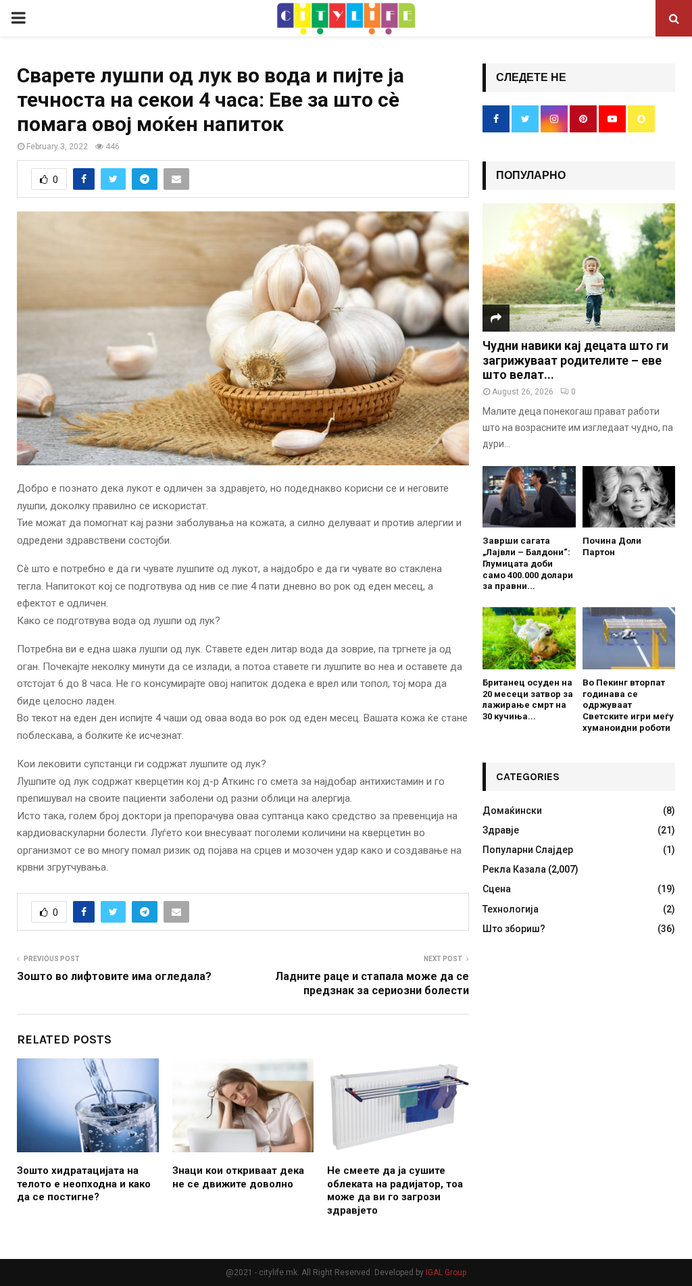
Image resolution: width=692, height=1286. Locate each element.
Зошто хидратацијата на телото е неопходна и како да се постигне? (84, 1183)
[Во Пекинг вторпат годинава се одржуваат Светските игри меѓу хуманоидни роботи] (629, 638)
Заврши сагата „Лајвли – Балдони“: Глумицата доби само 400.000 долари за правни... (528, 563)
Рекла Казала (514, 869)
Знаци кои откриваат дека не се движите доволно (238, 1177)
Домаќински (512, 810)
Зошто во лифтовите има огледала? (114, 976)
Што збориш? (514, 928)
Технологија (511, 909)
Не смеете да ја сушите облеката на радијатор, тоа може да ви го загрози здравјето (395, 1190)
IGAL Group (446, 1272)
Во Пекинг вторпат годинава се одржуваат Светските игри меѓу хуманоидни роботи (628, 705)
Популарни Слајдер (528, 849)
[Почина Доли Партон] (629, 497)
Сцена (497, 888)
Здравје (501, 830)
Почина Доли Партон (612, 546)
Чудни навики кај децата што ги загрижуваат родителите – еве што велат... (575, 360)
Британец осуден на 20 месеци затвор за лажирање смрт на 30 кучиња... (528, 699)
